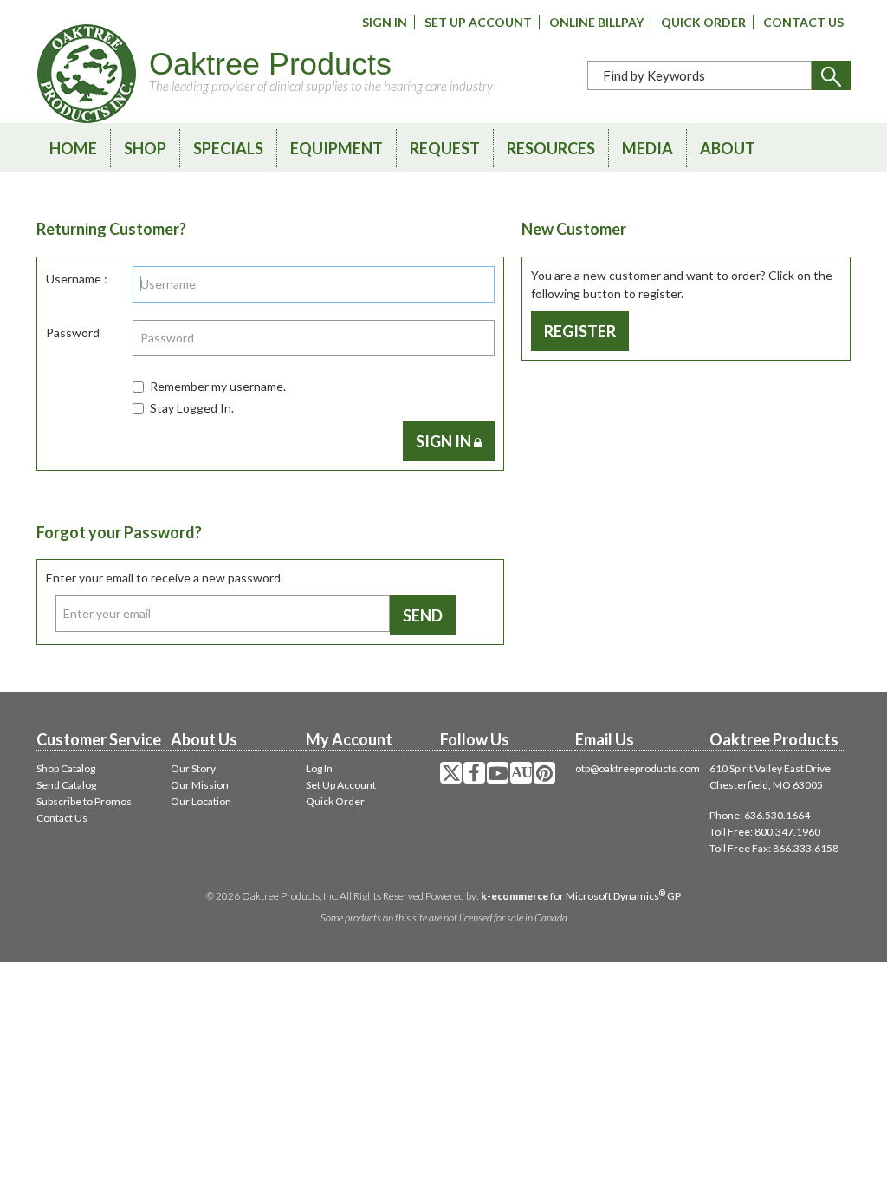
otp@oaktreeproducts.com (637, 768)
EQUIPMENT (336, 148)
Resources (551, 148)
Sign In (384, 22)
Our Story (193, 768)
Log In (319, 768)
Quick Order (703, 22)
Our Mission (200, 784)
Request (445, 148)
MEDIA (647, 148)
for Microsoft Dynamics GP (581, 895)
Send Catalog (66, 784)
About (727, 148)
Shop (145, 148)
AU (521, 772)
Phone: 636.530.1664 (759, 815)
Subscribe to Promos (84, 801)
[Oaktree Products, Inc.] (86, 73)
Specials (228, 148)
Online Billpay (596, 22)
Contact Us (803, 22)
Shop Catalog (65, 768)
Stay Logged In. (192, 407)
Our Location (201, 801)
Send (423, 615)
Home (73, 148)
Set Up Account (478, 22)
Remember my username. (218, 386)
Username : (76, 278)
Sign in (445, 441)
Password (73, 332)
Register (580, 331)
